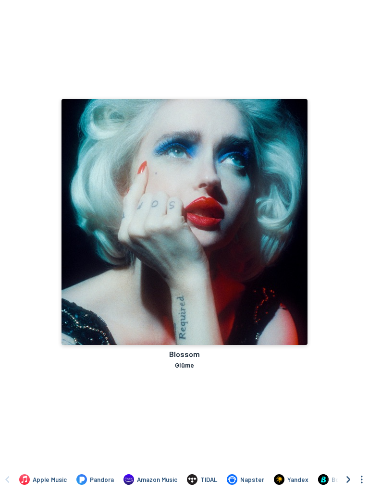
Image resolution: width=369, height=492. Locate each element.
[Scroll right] (348, 479)
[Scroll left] (7, 479)
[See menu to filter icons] (362, 479)
